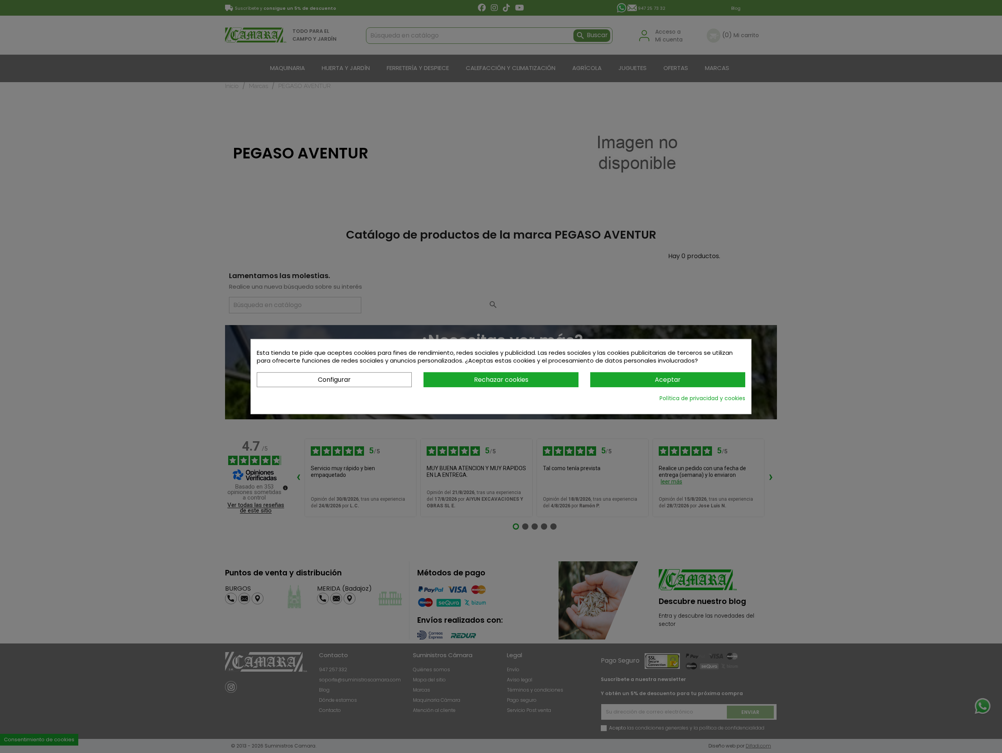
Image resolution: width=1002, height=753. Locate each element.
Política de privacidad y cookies (702, 398)
